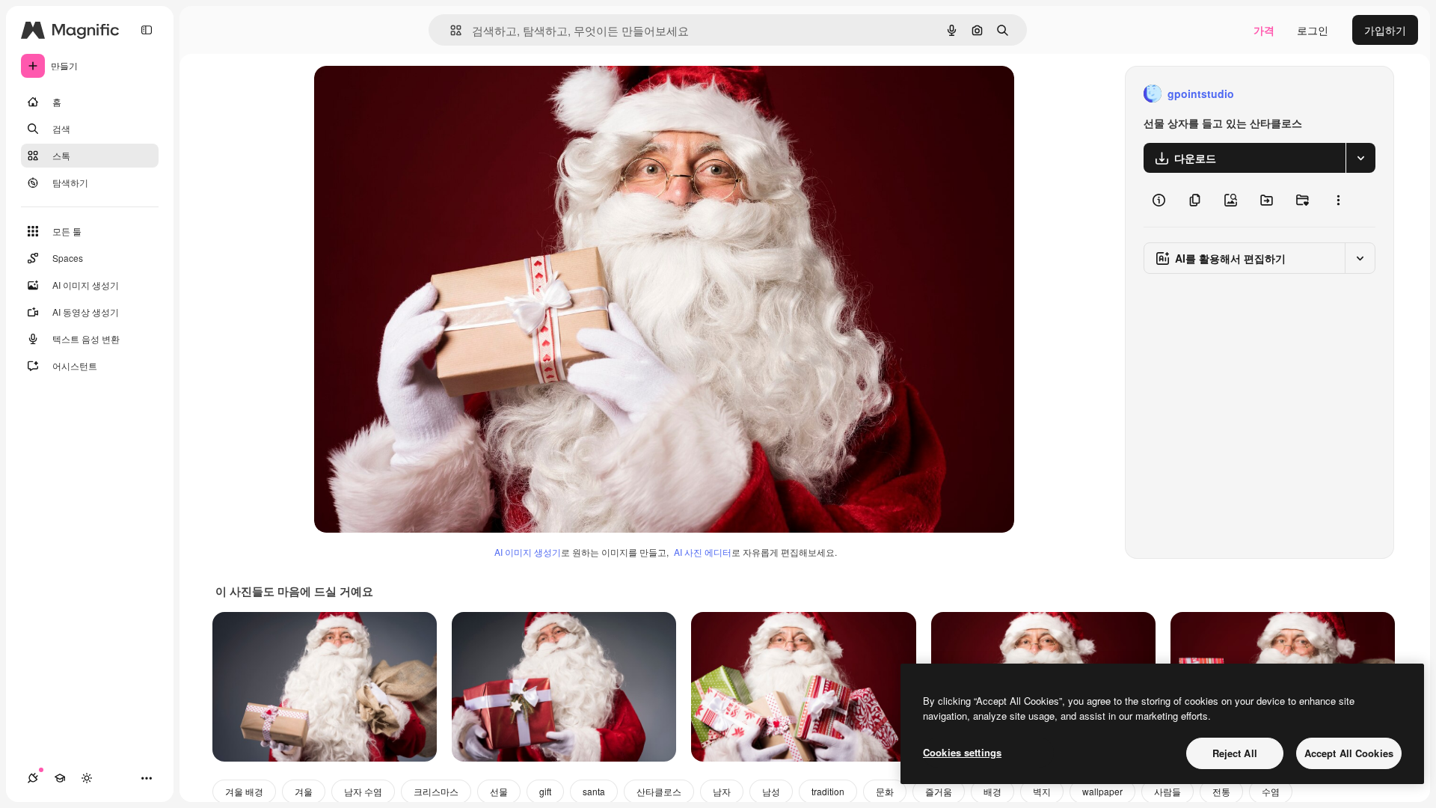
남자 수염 (363, 791)
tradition (827, 791)
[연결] (33, 778)
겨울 (304, 791)
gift (545, 791)
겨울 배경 (244, 791)
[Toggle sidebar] (147, 30)
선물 (499, 791)
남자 (722, 791)
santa (594, 791)
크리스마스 (436, 791)
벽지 (1042, 791)
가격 (1264, 29)
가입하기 (1385, 29)
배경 (992, 791)
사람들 (1167, 791)
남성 (771, 791)
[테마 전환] (87, 778)
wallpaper (1102, 791)
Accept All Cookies (1348, 753)
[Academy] (60, 778)
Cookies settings (962, 752)
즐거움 (938, 791)
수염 (1271, 791)
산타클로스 (658, 791)
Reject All (1234, 753)
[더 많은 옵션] (1338, 200)
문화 (885, 791)
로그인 (1312, 29)
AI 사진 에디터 (702, 551)
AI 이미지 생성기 (527, 551)
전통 (1221, 791)
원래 (400, 94)
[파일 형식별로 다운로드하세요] (1360, 158)
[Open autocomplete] (449, 30)
